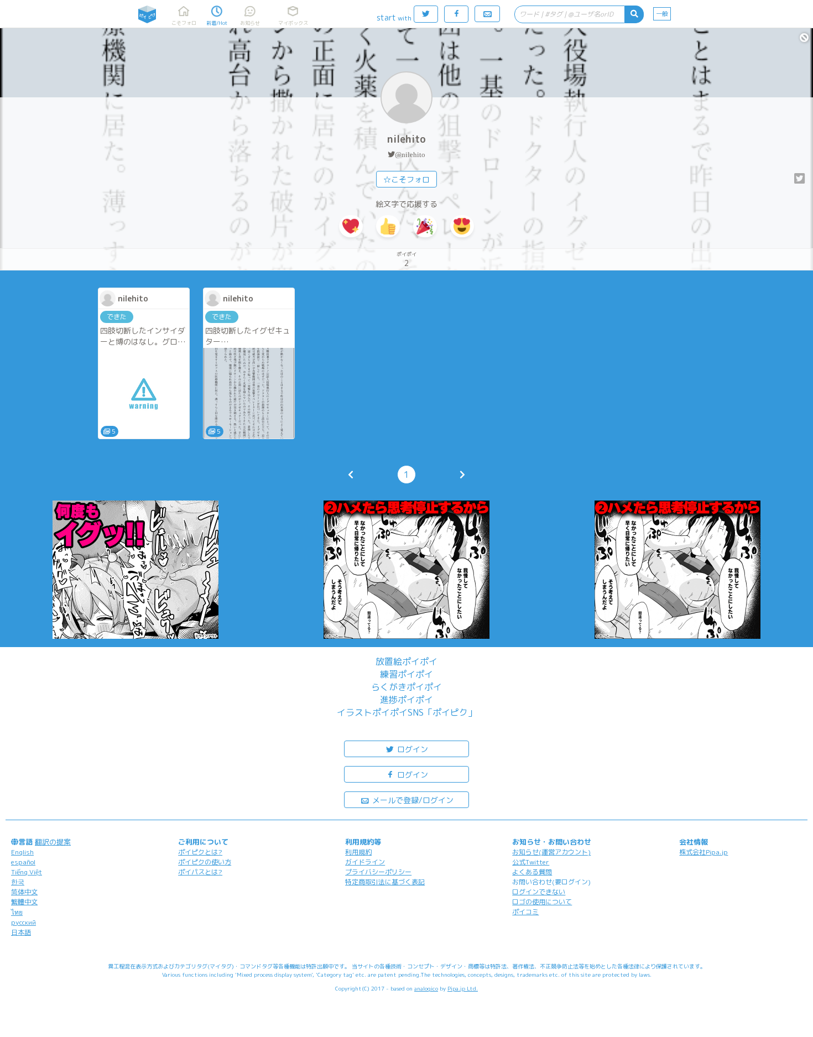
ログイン (411, 749)
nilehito (406, 139)
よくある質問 (532, 872)
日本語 (21, 932)
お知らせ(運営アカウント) (551, 852)
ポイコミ (525, 911)
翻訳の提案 (53, 842)
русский (23, 922)
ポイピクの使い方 (204, 862)
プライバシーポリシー (378, 872)
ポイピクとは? (200, 852)
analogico (426, 988)
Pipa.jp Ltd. (462, 988)
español (23, 862)
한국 (17, 882)
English (22, 852)
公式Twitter (530, 862)
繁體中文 (24, 901)
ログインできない (538, 892)
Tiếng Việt (26, 872)
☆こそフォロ (406, 179)
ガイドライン (365, 862)
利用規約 (358, 852)
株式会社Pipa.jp (703, 852)
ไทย (17, 912)
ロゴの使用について (542, 901)
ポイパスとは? (200, 872)
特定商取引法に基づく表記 (385, 882)
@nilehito (410, 154)
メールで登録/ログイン (412, 800)
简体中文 (24, 892)
